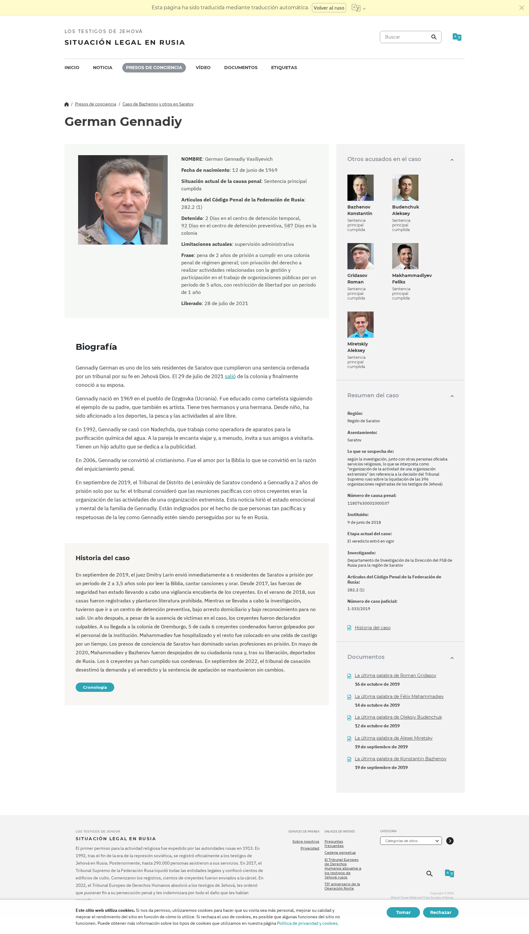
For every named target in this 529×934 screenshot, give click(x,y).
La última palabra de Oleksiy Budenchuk (398, 717)
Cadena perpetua (340, 852)
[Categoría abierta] (450, 841)
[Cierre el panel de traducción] (521, 7)
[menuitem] (72, 67)
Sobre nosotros (305, 841)
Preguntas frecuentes (334, 843)
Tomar (403, 912)
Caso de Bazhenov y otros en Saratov (158, 104)
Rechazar (440, 912)
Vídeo (203, 67)
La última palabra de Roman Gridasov (395, 675)
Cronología (95, 687)
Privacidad (309, 848)
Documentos (241, 67)
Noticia (102, 67)
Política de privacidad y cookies (307, 923)
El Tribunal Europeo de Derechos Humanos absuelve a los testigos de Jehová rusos (343, 868)
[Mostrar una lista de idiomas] (359, 8)
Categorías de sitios (401, 841)
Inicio (72, 67)
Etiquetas (284, 67)
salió (230, 376)
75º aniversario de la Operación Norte (342, 886)
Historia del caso (373, 627)
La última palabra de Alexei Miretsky (394, 738)
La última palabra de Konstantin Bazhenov (401, 759)
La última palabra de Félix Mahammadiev (399, 696)
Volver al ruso (329, 8)
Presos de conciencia (154, 67)
